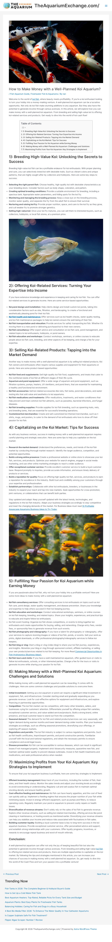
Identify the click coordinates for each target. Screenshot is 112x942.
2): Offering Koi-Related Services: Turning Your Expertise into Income (52, 134)
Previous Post (11, 874)
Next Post (103, 874)
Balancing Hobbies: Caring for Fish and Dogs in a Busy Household (36, 906)
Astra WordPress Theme (85, 929)
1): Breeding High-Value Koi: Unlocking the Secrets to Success (49, 131)
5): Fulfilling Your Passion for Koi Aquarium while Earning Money (50, 143)
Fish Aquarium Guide (19, 94)
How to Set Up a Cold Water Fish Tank (23, 893)
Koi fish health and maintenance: (25, 317)
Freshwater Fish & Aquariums (44, 94)
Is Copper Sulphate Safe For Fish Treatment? (26, 915)
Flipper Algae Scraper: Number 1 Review (24, 920)
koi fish (35, 99)
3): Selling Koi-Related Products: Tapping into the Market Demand (51, 137)
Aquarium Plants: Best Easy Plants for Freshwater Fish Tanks (33, 902)
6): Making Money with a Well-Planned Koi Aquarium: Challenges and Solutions (56, 146)
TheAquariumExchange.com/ (66, 5)
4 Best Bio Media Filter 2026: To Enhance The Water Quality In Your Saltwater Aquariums (47, 911)
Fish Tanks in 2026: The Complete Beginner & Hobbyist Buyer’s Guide (37, 888)
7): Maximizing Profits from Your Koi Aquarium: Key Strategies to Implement (55, 149)
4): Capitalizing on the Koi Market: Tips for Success (44, 140)
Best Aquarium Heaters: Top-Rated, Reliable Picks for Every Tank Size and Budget (43, 897)
